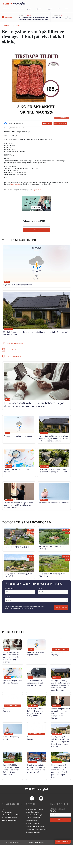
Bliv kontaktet (61, 607)
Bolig (13, 8)
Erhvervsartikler (31, 821)
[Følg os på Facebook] (32, 798)
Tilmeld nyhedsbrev (62, 842)
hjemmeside (37, 190)
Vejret (67, 8)
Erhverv (20, 8)
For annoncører (7, 812)
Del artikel (46, 123)
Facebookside (15, 184)
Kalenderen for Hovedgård (34, 815)
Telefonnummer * (10, 588)
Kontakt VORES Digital (9, 818)
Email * (40, 588)
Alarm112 (6, 8)
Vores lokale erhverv (32, 812)
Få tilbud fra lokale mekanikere (36, 829)
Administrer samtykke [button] (9, 821)
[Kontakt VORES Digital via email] (41, 798)
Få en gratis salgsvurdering (35, 826)
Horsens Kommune (32, 823)
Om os (4, 809)
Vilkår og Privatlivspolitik (10, 815)
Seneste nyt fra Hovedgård (34, 809)
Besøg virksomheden (60, 123)
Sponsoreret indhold (33, 832)
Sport (59, 8)
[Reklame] (36, 203)
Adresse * (8, 596)
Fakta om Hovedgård (33, 818)
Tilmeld (36, 230)
